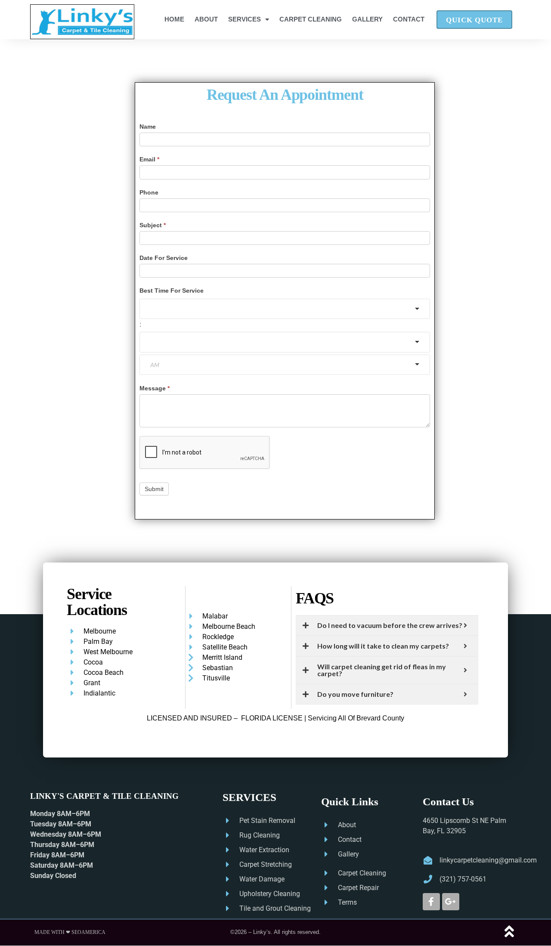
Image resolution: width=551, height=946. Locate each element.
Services (244, 19)
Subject (152, 225)
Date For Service (163, 257)
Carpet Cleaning (310, 19)
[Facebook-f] (431, 901)
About (206, 19)
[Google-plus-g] (450, 901)
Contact (408, 19)
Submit (154, 488)
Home (174, 19)
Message (154, 388)
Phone (148, 192)
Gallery (367, 19)
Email (149, 159)
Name (147, 126)
